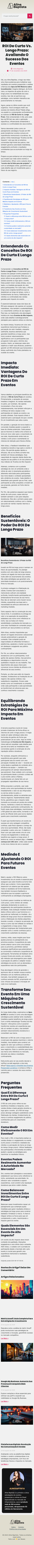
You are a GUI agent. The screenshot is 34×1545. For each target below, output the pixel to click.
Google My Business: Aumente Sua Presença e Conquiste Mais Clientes (16, 1383)
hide (12, 182)
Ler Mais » (4, 1338)
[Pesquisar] (29, 16)
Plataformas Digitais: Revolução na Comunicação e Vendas (16, 1445)
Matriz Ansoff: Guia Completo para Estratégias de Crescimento (17, 1319)
